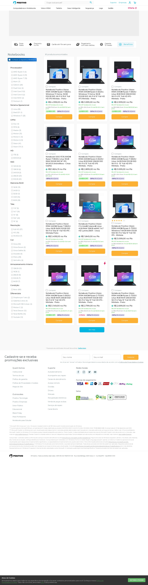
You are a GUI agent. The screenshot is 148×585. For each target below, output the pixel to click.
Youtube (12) (18, 317)
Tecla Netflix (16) (19, 314)
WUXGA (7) (17, 236)
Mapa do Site (18, 387)
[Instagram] (84, 372)
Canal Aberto (53, 409)
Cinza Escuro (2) (19, 247)
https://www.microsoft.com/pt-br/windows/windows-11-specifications (97, 446)
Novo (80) (17, 289)
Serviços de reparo (55, 405)
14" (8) (15, 215)
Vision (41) (17, 143)
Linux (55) (16, 109)
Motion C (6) (18, 137)
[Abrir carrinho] (135, 3)
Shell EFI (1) (17, 112)
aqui (42, 582)
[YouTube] (95, 372)
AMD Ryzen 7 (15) (20, 78)
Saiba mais (82, 348)
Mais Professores (19, 417)
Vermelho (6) (18, 260)
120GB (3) (17, 166)
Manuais (51, 394)
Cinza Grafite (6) (19, 250)
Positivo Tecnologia (20, 398)
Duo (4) (16, 124)
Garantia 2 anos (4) (20, 301)
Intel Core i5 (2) (19, 95)
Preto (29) (17, 257)
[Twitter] (89, 372)
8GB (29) (16, 200)
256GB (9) (17, 275)
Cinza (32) (17, 244)
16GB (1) (16, 272)
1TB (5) (15, 155)
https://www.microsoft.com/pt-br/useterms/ (76, 438)
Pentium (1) (17, 101)
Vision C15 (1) (18, 147)
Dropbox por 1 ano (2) (21, 298)
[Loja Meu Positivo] (19, 2)
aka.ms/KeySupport (21, 434)
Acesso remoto (54, 383)
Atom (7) (16, 82)
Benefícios (128, 44)
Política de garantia (20, 379)
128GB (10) (17, 268)
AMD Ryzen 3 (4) (19, 72)
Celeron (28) (18, 85)
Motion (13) (17, 134)
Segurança (89, 8)
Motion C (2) (18, 307)
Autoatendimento (55, 372)
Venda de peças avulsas (57, 402)
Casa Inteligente (73, 8)
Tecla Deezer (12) (19, 311)
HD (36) (16, 233)
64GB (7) (16, 281)
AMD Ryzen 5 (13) (20, 75)
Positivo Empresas (20, 402)
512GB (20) (17, 179)
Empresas (122, 2)
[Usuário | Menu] (130, 3)
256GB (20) (17, 176)
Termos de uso (18, 376)
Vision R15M (46, 8)
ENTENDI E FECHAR (136, 580)
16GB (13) (16, 187)
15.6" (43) (16, 218)
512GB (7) (16, 278)
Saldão (110, 8)
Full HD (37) (17, 229)
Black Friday (17, 413)
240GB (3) (17, 173)
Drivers (50, 390)
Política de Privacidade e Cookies (131, 362)
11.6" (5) (16, 208)
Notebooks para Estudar (22, 420)
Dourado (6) (17, 254)
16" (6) (15, 221)
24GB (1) (16, 190)
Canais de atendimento (57, 379)
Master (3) (17, 130)
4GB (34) (16, 197)
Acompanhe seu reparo (57, 376)
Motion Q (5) (18, 140)
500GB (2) (17, 158)
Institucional (17, 372)
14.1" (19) (16, 212)
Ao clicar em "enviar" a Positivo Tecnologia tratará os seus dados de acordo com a (101, 362)
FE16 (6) (16, 127)
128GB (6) (17, 169)
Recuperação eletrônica (57, 398)
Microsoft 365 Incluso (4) (22, 304)
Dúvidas (51, 387)
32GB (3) (16, 194)
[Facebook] (78, 372)
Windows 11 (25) (19, 116)
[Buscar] (91, 2)
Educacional (17, 409)
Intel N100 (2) (18, 98)
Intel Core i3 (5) (19, 91)
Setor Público (18, 406)
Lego (101, 8)
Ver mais (92, 330)
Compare (52, 87)
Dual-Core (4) (18, 88)
